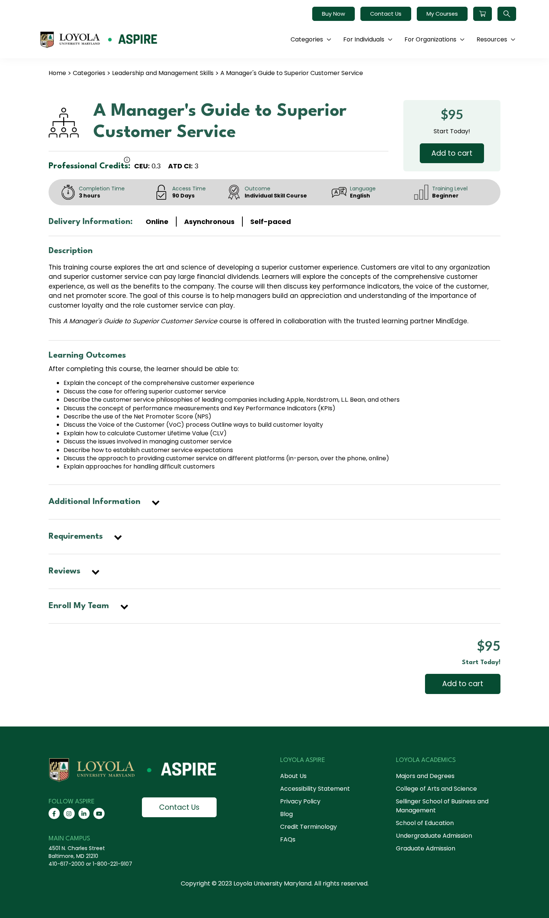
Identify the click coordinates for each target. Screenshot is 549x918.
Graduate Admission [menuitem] (425, 848)
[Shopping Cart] (482, 14)
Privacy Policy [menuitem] (300, 801)
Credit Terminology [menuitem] (308, 826)
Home (57, 73)
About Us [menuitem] (293, 776)
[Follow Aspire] (54, 813)
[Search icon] (506, 14)
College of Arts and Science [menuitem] (436, 788)
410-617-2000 (66, 864)
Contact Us (385, 14)
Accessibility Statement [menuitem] (315, 788)
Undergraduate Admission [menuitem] (434, 835)
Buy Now (333, 14)
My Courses (442, 14)
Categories (89, 73)
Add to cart (451, 153)
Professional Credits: (89, 166)
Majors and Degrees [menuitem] (425, 776)
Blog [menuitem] (286, 814)
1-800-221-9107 (112, 864)
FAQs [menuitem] (287, 839)
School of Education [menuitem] (425, 823)
